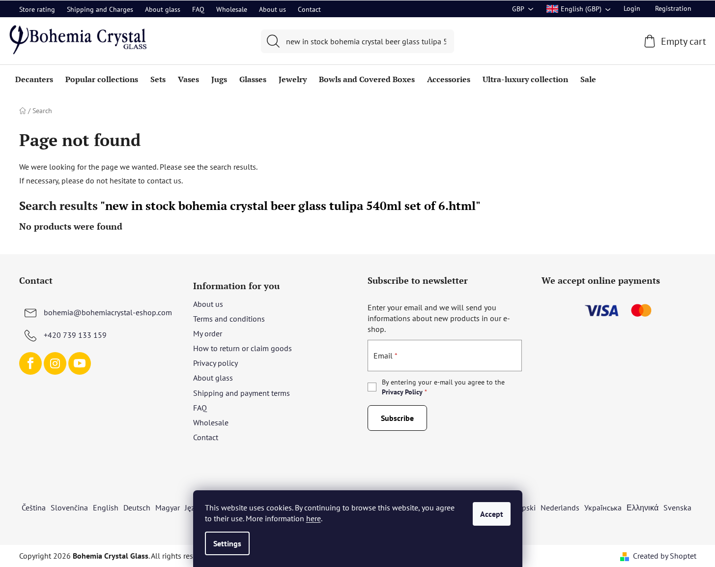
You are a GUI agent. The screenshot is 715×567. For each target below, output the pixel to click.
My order (207, 333)
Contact (309, 9)
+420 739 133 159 (75, 335)
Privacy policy (215, 363)
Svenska (677, 507)
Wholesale (231, 9)
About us (272, 9)
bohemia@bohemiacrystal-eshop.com (108, 312)
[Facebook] (30, 363)
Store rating (37, 9)
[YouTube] (79, 363)
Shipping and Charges (100, 9)
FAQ (198, 9)
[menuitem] (34, 79)
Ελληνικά (642, 507)
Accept (491, 514)
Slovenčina (69, 507)
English (105, 507)
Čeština (34, 507)
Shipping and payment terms (241, 393)
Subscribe (397, 418)
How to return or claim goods (242, 348)
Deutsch (136, 507)
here (313, 518)
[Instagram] (55, 363)
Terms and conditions (229, 319)
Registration (673, 8)
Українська (603, 507)
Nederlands (560, 507)
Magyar (167, 507)
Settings (227, 543)
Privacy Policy (402, 392)
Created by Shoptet (664, 556)
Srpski (525, 507)
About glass (162, 9)
